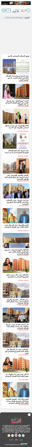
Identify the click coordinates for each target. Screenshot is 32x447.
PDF (7, 10)
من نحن (21, 439)
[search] (3, 10)
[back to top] (29, 414)
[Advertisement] (16, 37)
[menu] (28, 10)
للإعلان (16, 439)
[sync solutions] (24, 444)
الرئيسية (27, 17)
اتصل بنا (11, 439)
